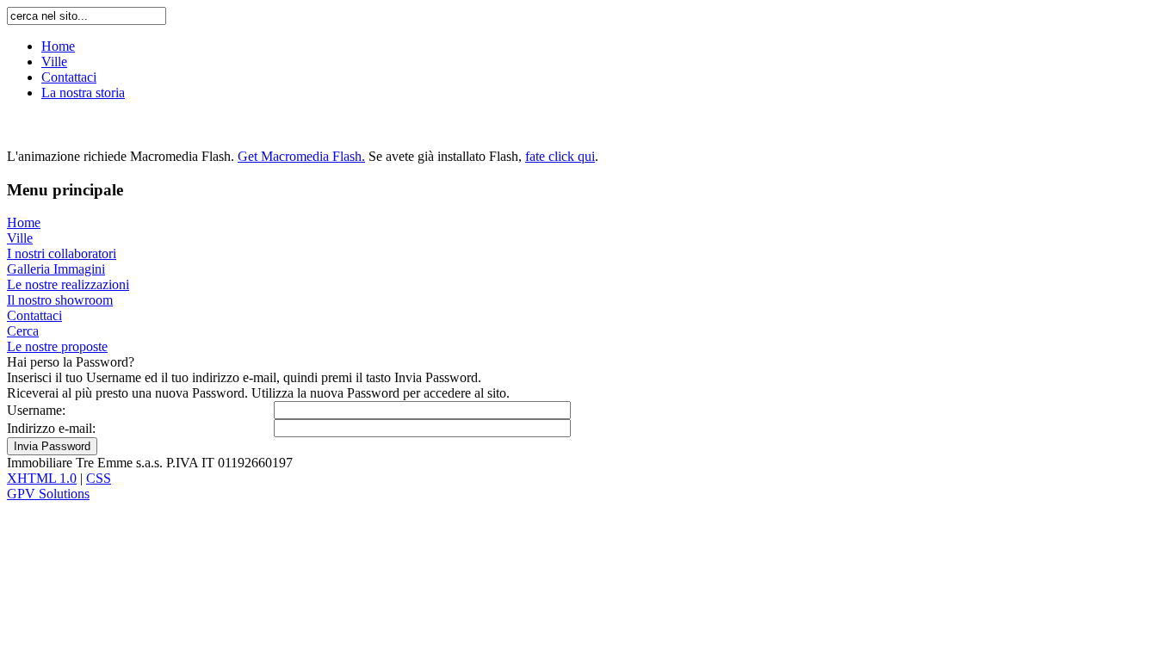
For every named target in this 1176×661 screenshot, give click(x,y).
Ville (54, 61)
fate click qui (560, 156)
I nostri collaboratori (61, 253)
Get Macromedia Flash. (301, 156)
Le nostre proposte (57, 346)
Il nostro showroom (60, 300)
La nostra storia (83, 92)
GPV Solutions (48, 493)
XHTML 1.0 (42, 478)
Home (58, 46)
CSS (98, 478)
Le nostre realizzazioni (68, 284)
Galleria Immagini (56, 269)
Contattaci (68, 77)
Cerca (23, 331)
